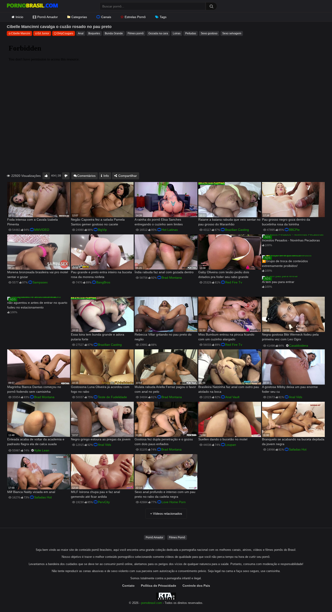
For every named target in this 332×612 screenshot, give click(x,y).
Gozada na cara (158, 33)
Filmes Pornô (177, 537)
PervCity (104, 502)
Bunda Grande (114, 33)
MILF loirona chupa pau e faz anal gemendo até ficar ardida (95, 494)
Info (106, 176)
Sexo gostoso (209, 33)
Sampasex (40, 282)
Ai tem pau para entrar (278, 282)
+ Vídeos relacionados (166, 513)
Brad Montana (171, 277)
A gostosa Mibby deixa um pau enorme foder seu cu (290, 389)
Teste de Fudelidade (112, 397)
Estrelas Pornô (135, 17)
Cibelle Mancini (20, 33)
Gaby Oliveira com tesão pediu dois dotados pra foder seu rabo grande (223, 274)
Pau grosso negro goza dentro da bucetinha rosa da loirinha (286, 222)
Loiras (176, 33)
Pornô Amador (47, 17)
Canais (106, 17)
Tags (163, 17)
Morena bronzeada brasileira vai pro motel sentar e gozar (37, 274)
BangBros (103, 282)
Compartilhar (127, 176)
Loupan (230, 444)
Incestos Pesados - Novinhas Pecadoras (291, 240)
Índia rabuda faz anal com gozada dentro (164, 272)
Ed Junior (43, 33)
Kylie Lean (41, 450)
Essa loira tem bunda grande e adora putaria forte (97, 337)
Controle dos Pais (196, 585)
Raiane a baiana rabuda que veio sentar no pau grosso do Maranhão (229, 222)
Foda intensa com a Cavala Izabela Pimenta (32, 222)
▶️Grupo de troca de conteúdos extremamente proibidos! (285, 263)
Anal (81, 33)
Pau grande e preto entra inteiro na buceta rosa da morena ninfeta (101, 274)
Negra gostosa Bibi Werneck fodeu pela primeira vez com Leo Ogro (290, 337)
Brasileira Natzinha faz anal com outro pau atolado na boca (228, 389)
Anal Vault (232, 397)
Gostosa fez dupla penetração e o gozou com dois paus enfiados (164, 441)
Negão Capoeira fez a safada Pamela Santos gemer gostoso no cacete (98, 222)
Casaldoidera (298, 345)
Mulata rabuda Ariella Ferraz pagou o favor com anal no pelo (165, 389)
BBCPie (294, 229)
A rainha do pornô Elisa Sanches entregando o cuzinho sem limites (159, 222)
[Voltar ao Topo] (317, 598)
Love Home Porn (173, 502)
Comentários (86, 176)
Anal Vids (295, 397)
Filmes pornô (136, 33)
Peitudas (190, 33)
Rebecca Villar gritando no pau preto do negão (163, 337)
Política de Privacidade (158, 585)
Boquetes (94, 33)
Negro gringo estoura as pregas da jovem (101, 439)
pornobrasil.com (151, 603)
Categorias (79, 17)
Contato (128, 585)
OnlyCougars (65, 33)
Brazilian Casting (237, 229)
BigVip (102, 229)
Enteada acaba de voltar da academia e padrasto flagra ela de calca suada (35, 441)
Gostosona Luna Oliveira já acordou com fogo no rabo (100, 389)
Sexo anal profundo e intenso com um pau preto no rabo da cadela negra (165, 494)
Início (19, 17)
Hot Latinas (169, 229)
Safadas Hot (297, 449)
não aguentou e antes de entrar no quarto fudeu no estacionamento (37, 305)
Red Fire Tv (233, 282)
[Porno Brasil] (32, 6)
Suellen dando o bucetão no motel (222, 439)
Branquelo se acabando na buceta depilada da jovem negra (293, 441)
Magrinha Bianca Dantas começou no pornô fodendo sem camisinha (34, 389)
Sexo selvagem (231, 33)
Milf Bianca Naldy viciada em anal (31, 492)
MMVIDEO (41, 229)
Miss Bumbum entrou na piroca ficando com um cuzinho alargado (226, 337)
